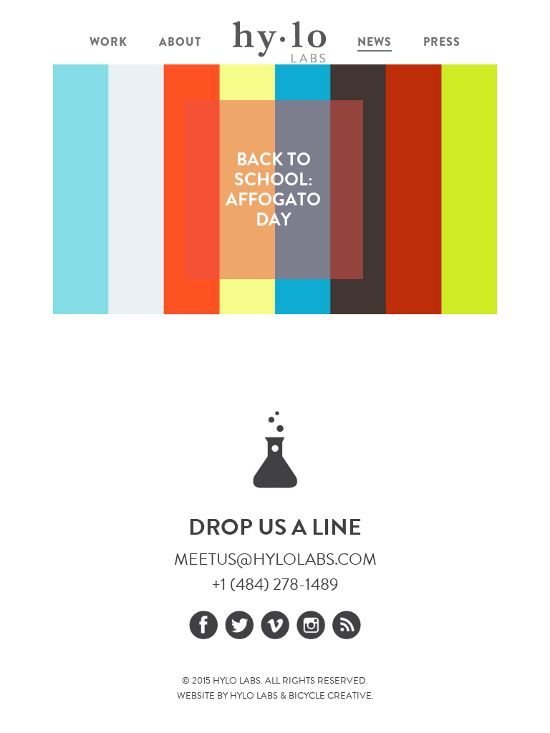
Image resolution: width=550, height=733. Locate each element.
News (374, 42)
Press (441, 42)
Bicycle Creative (330, 696)
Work (108, 42)
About (180, 42)
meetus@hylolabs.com (275, 559)
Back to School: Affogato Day (273, 189)
